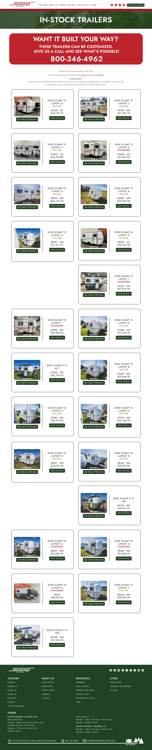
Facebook (111, 4)
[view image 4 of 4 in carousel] (96, 159)
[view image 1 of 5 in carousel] (23, 115)
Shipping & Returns (85, 690)
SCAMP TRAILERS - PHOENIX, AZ (91, 726)
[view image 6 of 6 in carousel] (31, 159)
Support (71, 5)
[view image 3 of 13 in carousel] (88, 115)
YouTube (124, 4)
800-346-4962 (71, 740)
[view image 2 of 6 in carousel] (24, 159)
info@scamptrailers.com (101, 740)
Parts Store (116, 682)
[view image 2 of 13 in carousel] (87, 115)
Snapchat (138, 670)
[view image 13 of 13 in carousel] (102, 115)
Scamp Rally (47, 686)
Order (63, 5)
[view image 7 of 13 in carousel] (93, 115)
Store (93, 5)
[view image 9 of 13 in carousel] (96, 115)
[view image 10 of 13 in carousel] (98, 115)
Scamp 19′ (12, 698)
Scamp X (11, 682)
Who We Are (48, 682)
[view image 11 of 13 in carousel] (99, 115)
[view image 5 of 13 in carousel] (91, 115)
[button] (27, 106)
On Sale (114, 690)
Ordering (80, 682)
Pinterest (130, 670)
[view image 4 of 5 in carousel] (28, 115)
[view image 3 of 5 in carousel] (27, 115)
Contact (46, 698)
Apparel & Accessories (120, 686)
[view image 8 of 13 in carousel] (95, 115)
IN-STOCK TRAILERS (16, 706)
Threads (134, 670)
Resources (83, 678)
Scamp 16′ (12, 694)
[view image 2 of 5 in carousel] (25, 115)
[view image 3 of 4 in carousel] (94, 159)
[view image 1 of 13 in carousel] (85, 115)
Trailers (43, 5)
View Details (57, 118)
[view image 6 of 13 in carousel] (92, 115)
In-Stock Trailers (136, 5)
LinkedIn (142, 670)
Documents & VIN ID (85, 698)
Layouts (11, 702)
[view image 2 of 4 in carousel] (93, 159)
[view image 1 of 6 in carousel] (23, 159)
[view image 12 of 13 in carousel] (100, 115)
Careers (45, 694)
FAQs (78, 702)
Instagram (116, 4)
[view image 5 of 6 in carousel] (29, 159)
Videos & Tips (82, 694)
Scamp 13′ (12, 690)
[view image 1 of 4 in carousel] (91, 159)
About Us (53, 5)
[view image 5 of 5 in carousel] (30, 115)
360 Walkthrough (27, 119)
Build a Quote (82, 686)
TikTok (120, 4)
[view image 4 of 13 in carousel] (89, 115)
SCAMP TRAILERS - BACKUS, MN (22, 717)
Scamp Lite (12, 686)
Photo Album (48, 690)
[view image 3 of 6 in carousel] (26, 159)
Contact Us (83, 5)
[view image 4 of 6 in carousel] (28, 159)
